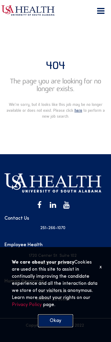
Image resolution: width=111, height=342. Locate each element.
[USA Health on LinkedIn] (53, 205)
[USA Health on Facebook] (39, 205)
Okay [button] (55, 320)
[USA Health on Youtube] (66, 205)
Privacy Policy (27, 304)
